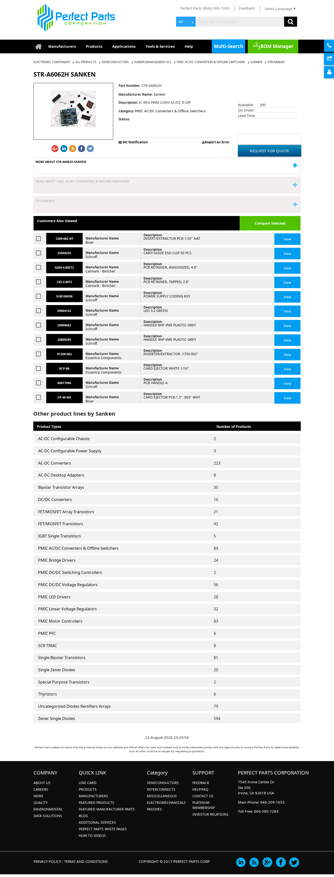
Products (94, 46)
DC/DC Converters (55, 499)
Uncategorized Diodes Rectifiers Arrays (74, 706)
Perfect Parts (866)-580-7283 (204, 8)
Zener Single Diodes (56, 718)
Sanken (256, 62)
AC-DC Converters (54, 463)
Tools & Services (160, 46)
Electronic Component (52, 62)
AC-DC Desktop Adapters (61, 475)
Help (189, 46)
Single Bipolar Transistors (61, 657)
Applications (123, 46)
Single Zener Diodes (56, 669)
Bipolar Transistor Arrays (61, 487)
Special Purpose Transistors (63, 682)
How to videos (92, 835)
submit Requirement (333, 59)
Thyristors (47, 694)
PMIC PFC (47, 633)
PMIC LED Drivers (54, 597)
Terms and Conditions (86, 861)
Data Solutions (47, 815)
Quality (40, 802)
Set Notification (135, 142)
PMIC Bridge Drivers (57, 560)
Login (333, 72)
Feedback (247, 8)
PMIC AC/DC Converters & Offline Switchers (211, 62)
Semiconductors (115, 62)
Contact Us (202, 796)
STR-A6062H (276, 62)
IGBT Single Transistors (59, 536)
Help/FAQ (200, 789)
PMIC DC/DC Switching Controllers (70, 572)
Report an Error (217, 142)
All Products (85, 62)
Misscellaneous (162, 796)
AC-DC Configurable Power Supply (69, 451)
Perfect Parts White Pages (103, 829)
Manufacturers (62, 46)
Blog (83, 815)
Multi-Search (228, 46)
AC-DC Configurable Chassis (64, 438)
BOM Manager (276, 46)
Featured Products (96, 802)
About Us (41, 782)
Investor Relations (210, 814)
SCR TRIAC (47, 645)
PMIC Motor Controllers (60, 621)
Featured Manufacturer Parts (107, 809)
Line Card (87, 782)
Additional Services (97, 822)
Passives (154, 809)
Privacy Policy (47, 861)
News (38, 796)
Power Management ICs (152, 62)
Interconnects (161, 789)
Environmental (47, 809)
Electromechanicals (166, 802)
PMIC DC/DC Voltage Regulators (68, 584)
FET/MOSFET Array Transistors (66, 511)
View (287, 239)
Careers (40, 789)
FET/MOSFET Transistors (60, 523)
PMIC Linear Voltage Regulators (67, 609)
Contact (333, 46)
